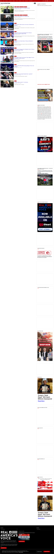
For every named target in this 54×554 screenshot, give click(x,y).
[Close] (53, 551)
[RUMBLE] (51, 1)
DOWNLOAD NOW (21, 541)
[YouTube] (47, 1)
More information (21, 552)
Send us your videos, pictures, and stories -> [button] (45, 491)
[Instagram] (49, 1)
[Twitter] (45, 1)
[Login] (53, 1)
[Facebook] (43, 1)
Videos (15, 23)
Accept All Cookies (47, 551)
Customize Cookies (39, 551)
